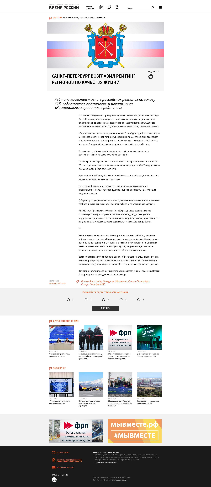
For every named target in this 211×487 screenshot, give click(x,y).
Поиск (129, 8)
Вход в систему (121, 480)
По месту (117, 7)
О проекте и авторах (65, 468)
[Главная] (64, 6)
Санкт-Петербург (139, 281)
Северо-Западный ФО (93, 284)
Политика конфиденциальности (106, 462)
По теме (109, 7)
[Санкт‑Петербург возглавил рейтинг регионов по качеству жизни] (105, 45)
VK (150, 76)
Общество (121, 281)
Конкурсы (108, 281)
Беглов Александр (91, 281)
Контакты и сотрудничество (69, 460)
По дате (101, 7)
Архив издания (63, 452)
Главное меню (160, 7)
